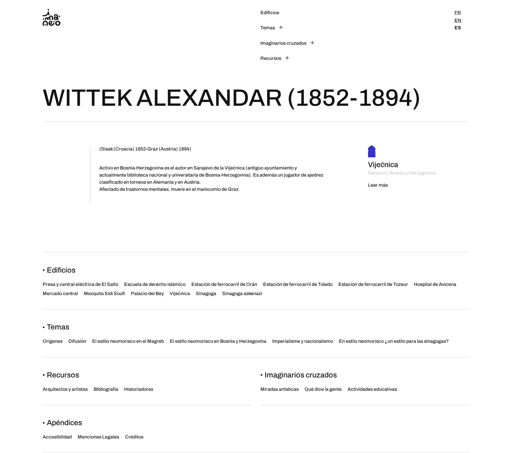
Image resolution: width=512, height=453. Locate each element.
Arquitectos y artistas (350, 12)
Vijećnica (180, 293)
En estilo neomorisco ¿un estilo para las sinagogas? (394, 341)
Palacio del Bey (147, 293)
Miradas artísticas (279, 389)
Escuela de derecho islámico (154, 284)
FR (458, 12)
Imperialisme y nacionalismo (302, 341)
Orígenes (53, 341)
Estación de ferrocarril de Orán (224, 284)
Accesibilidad (57, 436)
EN (458, 20)
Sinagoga (206, 293)
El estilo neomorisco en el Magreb (128, 341)
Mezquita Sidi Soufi (104, 293)
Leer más (378, 185)
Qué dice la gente (323, 389)
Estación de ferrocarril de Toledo (297, 284)
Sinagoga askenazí (242, 293)
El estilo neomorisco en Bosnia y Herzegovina (218, 341)
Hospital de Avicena (435, 284)
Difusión (77, 341)
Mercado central (60, 293)
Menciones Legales (98, 436)
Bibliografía (340, 35)
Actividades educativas (372, 389)
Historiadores (342, 58)
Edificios (269, 12)
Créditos (134, 436)
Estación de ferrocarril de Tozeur (373, 284)
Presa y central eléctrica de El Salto (80, 284)
